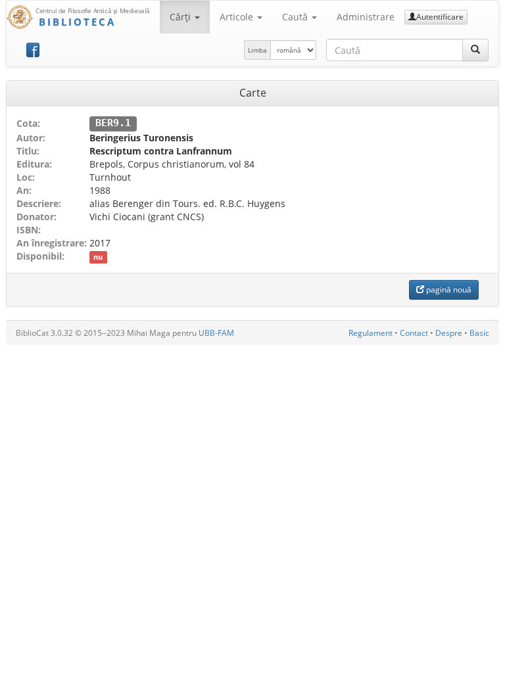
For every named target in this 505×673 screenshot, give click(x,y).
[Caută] (475, 50)
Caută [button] (296, 17)
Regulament (371, 332)
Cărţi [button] (181, 17)
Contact (414, 332)
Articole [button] (238, 17)
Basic (479, 332)
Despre (448, 332)
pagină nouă (447, 289)
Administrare (366, 17)
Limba (257, 50)
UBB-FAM (216, 332)
